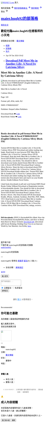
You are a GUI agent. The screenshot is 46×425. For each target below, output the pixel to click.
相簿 (7, 46)
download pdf (29, 222)
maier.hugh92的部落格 (19, 18)
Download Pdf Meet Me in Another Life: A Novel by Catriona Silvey (22, 64)
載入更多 (5, 276)
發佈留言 (5, 291)
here (29, 226)
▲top (3, 272)
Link (18, 114)
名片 (7, 51)
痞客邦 (20, 261)
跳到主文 (4, 25)
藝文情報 (20, 41)
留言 (26, 261)
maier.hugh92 (6, 247)
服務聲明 (26, 392)
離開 (13, 420)
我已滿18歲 (6, 420)
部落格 (8, 48)
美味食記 (19, 267)
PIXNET (11, 389)
